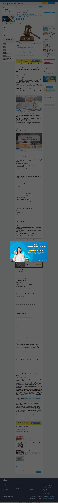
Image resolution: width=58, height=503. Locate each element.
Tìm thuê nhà (40, 250)
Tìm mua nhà (32, 250)
